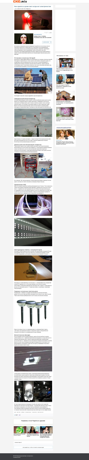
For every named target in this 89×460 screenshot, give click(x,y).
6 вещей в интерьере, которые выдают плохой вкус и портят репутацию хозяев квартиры (65, 119)
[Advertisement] (65, 30)
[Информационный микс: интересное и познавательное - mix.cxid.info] (20, 2)
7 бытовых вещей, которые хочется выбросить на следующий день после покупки (64, 70)
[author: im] (14, 8)
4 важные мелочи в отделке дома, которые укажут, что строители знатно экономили (64, 103)
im (15, 8)
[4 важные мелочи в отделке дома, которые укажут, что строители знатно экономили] (65, 95)
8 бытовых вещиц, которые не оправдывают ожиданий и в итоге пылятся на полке (63, 86)
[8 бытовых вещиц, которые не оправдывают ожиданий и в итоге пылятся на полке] (65, 79)
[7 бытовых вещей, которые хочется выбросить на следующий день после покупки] (65, 63)
